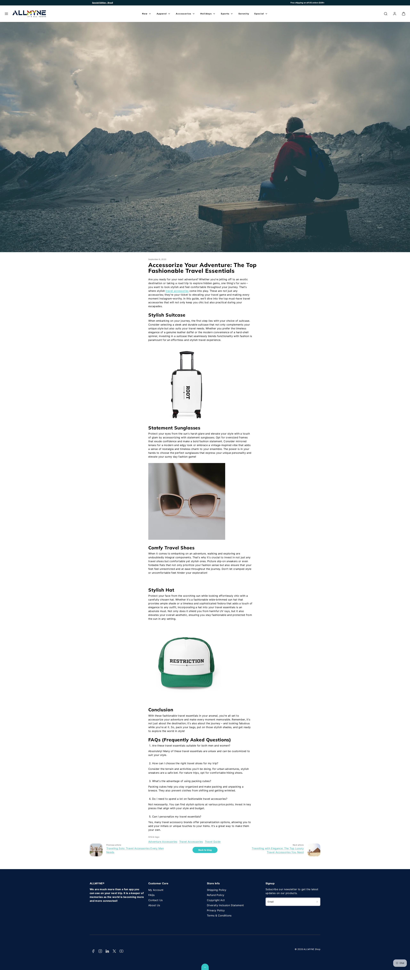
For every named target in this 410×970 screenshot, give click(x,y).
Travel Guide (213, 841)
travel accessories (177, 290)
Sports (225, 13)
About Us (154, 905)
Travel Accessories (191, 841)
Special (259, 13)
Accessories (183, 13)
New (145, 13)
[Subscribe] (317, 902)
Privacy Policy (216, 910)
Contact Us (155, 900)
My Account (155, 889)
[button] (6, 14)
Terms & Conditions (219, 915)
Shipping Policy (216, 889)
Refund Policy (215, 895)
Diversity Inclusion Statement (225, 905)
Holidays (206, 13)
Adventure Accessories (162, 841)
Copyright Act (216, 900)
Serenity (243, 13)
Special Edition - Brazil (102, 2)
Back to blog (205, 849)
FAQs (151, 895)
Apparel (162, 13)
